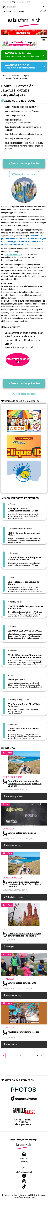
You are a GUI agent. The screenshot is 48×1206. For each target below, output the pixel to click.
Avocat (9, 11)
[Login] (45, 11)
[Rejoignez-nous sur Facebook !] (24, 1176)
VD (3, 2)
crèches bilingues (13, 254)
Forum (33, 1197)
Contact (34, 1195)
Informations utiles (24, 1197)
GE (6, 2)
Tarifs (15, 1197)
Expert (4, 11)
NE (10, 2)
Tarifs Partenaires (18, 11)
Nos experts (41, 1195)
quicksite (14, 1195)
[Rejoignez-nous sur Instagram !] (24, 1181)
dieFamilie (20, 2)
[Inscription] (41, 11)
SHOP (27, 2)
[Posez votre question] (17, 359)
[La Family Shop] (18, 43)
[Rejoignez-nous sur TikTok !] (24, 1186)
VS (13, 2)
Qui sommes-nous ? (24, 1195)
